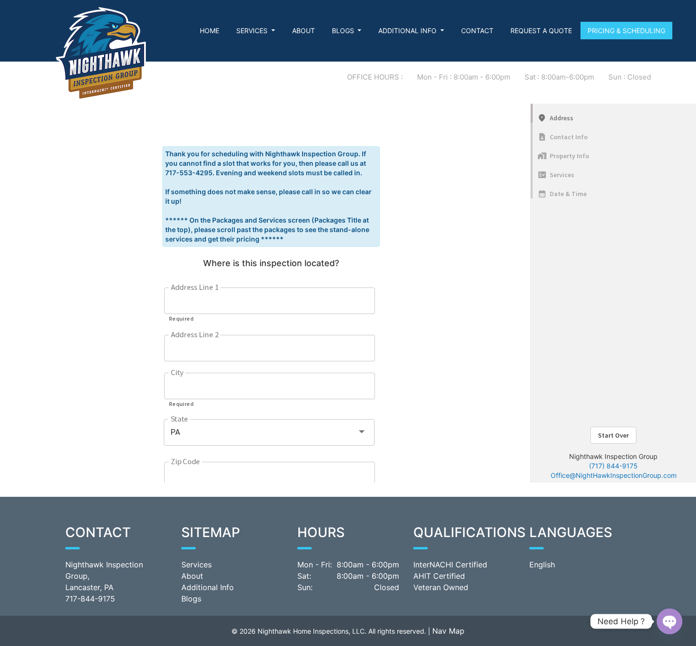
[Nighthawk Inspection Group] (101, 52)
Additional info (408, 31)
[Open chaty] (669, 621)
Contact (477, 31)
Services (252, 31)
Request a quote (541, 31)
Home (209, 31)
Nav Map (448, 631)
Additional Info (207, 587)
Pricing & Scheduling (626, 31)
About (303, 31)
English (542, 564)
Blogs (344, 31)
